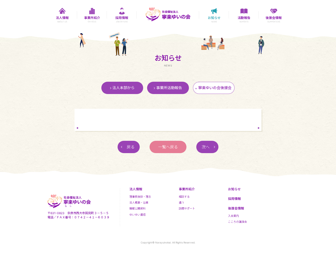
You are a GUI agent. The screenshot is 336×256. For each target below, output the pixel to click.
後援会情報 (236, 208)
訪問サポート (187, 208)
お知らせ (234, 189)
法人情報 (135, 189)
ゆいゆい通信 (137, 214)
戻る (131, 146)
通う (181, 202)
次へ (206, 146)
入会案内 (233, 216)
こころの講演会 (237, 222)
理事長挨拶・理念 (140, 196)
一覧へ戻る (168, 146)
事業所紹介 (187, 189)
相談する (184, 196)
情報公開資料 (137, 208)
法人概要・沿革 (138, 202)
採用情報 (234, 199)
